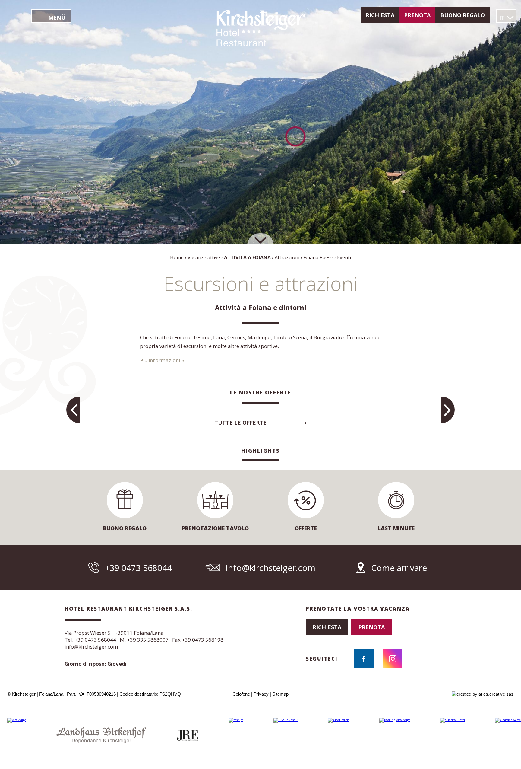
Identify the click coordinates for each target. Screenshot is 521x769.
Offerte (306, 528)
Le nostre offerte (260, 392)
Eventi (344, 257)
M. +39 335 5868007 (144, 639)
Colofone (241, 694)
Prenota (417, 15)
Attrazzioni (287, 257)
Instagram (392, 658)
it (502, 17)
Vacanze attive (204, 257)
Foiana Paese (318, 257)
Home (177, 257)
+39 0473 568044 (138, 567)
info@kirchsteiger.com (270, 567)
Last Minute (396, 528)
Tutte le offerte (240, 422)
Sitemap (280, 694)
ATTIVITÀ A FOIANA (247, 257)
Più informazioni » (162, 360)
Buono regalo (462, 15)
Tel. (90, 639)
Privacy (261, 694)
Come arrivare (399, 567)
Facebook (364, 658)
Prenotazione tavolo (215, 528)
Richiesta (380, 15)
